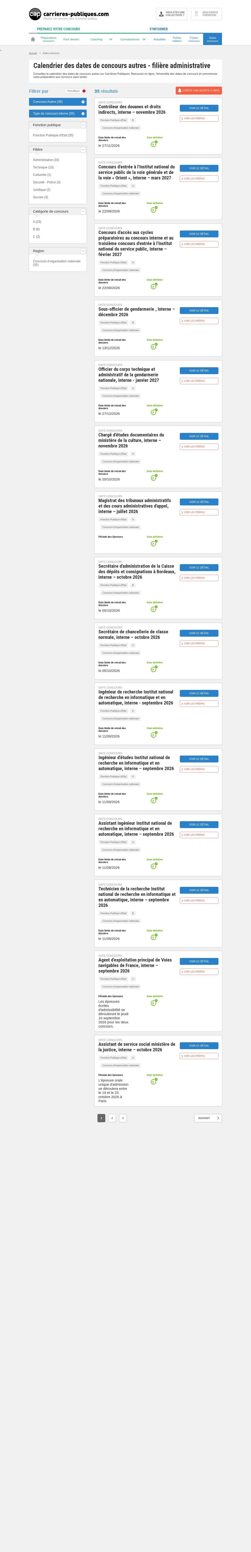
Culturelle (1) (42, 174)
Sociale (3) (40, 197)
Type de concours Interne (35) (54, 113)
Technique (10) (43, 167)
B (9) (36, 229)
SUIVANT (204, 1118)
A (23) (37, 221)
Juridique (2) (41, 189)
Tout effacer (73, 91)
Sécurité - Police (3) (46, 182)
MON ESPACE (210, 14)
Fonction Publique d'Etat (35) (53, 135)
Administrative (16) (46, 160)
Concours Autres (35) (48, 101)
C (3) (36, 236)
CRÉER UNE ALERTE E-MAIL (201, 90)
